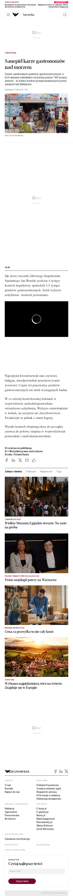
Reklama (9, 808)
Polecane (31, 471)
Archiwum (10, 818)
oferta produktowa (15, 850)
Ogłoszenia (11, 812)
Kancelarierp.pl (44, 822)
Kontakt (9, 788)
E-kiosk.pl (41, 808)
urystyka (28, 14)
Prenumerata (12, 815)
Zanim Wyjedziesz (13, 519)
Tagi (58, 471)
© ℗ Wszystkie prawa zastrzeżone (24, 451)
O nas (8, 785)
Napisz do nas (12, 792)
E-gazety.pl (42, 812)
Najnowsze (46, 471)
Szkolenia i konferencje (17, 839)
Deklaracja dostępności (48, 798)
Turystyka (10, 53)
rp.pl (7, 267)
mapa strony (11, 845)
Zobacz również (13, 471)
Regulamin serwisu (46, 792)
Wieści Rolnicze (44, 825)
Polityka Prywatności (47, 785)
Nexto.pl (40, 815)
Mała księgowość (45, 818)
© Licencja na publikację (18, 448)
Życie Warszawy (45, 829)
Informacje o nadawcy (48, 795)
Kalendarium (43, 845)
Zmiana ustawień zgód (48, 788)
